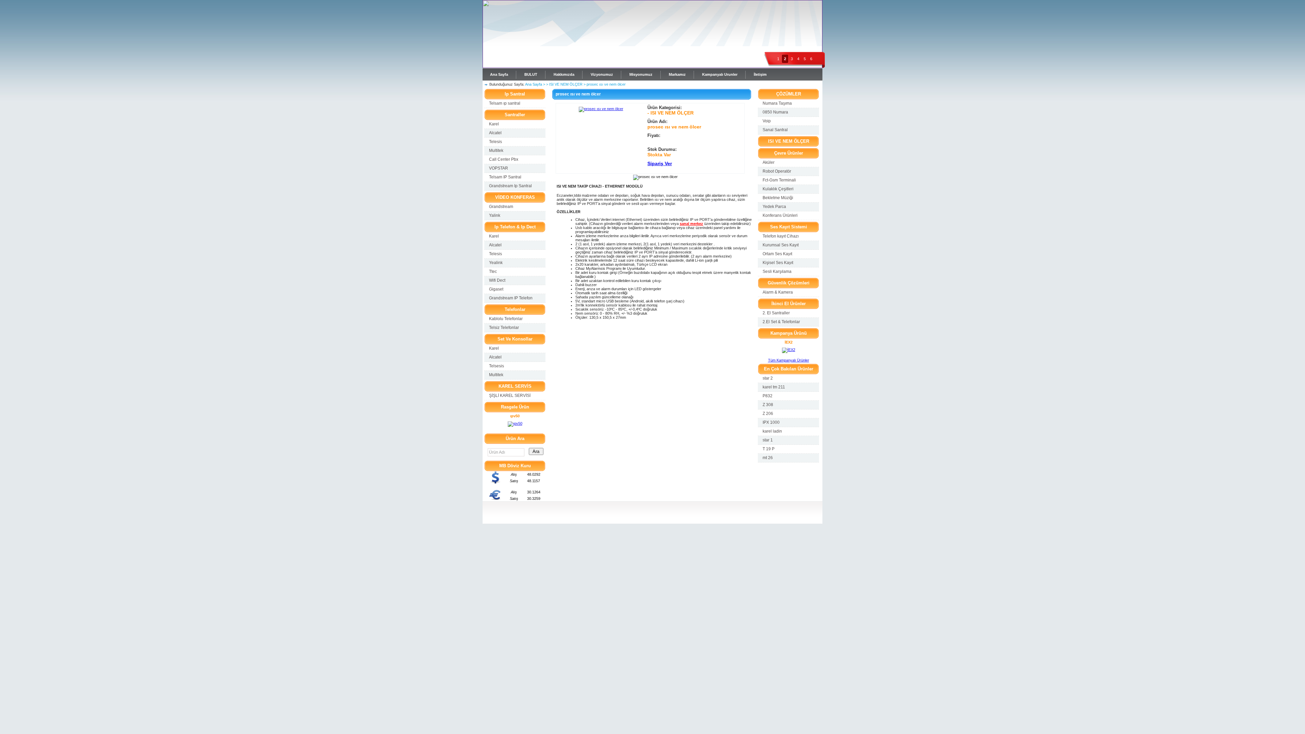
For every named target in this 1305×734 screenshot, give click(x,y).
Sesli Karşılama (777, 271)
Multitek (496, 150)
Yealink (496, 262)
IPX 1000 (771, 422)
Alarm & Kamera (778, 292)
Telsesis (496, 366)
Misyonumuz (640, 74)
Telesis (495, 141)
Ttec (493, 271)
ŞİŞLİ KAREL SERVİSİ (509, 395)
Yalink (494, 215)
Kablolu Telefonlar (506, 318)
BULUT (530, 74)
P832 (767, 396)
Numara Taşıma (777, 103)
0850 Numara (775, 112)
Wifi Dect (497, 280)
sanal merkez (691, 224)
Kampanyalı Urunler (719, 74)
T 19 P (769, 449)
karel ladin (772, 431)
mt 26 (768, 457)
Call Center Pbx (503, 159)
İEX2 (789, 342)
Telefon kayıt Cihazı (781, 236)
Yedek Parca (774, 206)
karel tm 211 (774, 387)
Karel (494, 124)
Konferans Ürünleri (780, 215)
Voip (767, 121)
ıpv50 (515, 416)
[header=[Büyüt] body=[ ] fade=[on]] (601, 109)
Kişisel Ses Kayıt (778, 262)
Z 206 (768, 413)
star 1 (768, 440)
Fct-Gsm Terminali (779, 180)
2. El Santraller (776, 313)
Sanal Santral (775, 129)
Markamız (677, 74)
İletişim (760, 74)
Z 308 (768, 404)
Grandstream (501, 206)
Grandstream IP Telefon (511, 298)
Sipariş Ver (659, 163)
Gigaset (496, 289)
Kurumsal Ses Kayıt (781, 245)
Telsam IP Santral (505, 177)
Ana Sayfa (499, 74)
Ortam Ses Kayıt (777, 253)
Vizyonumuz (602, 74)
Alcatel (495, 132)
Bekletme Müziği (778, 197)
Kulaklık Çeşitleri (778, 189)
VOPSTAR (498, 168)
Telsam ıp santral (504, 103)
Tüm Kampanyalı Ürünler (788, 360)
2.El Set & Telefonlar (781, 321)
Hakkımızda (564, 74)
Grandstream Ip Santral (510, 186)
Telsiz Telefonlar (504, 327)
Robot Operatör (777, 171)
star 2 (768, 378)
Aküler (769, 162)
